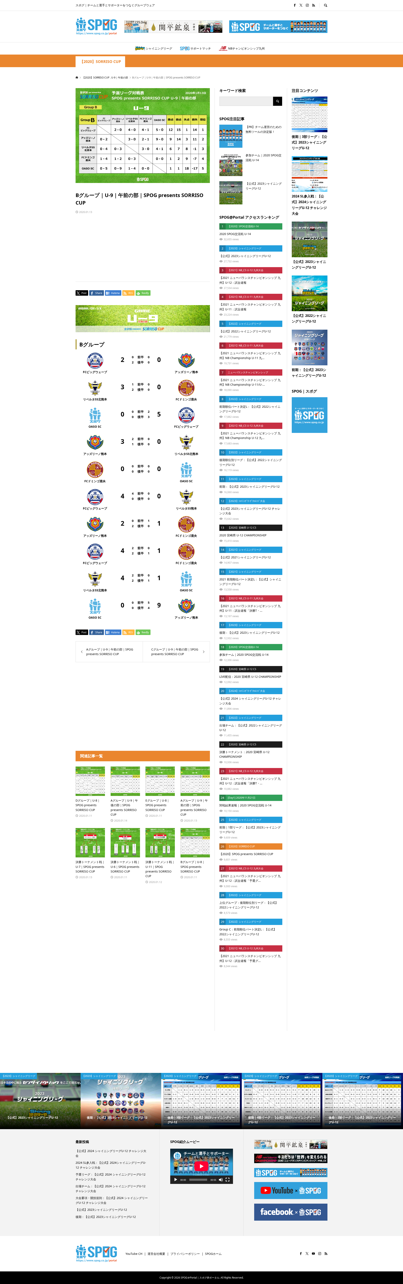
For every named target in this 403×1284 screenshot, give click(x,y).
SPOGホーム (213, 1254)
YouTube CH (134, 1254)
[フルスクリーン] (227, 1180)
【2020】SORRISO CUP (100, 61)
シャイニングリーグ (159, 48)
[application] (201, 1166)
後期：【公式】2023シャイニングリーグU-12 (106, 1217)
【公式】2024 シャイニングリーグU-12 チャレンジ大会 (111, 1153)
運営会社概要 (156, 1254)
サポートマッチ (200, 48)
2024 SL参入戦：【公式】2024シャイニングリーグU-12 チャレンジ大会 (111, 1165)
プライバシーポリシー (185, 1254)
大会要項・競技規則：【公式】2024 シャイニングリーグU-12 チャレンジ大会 (112, 1200)
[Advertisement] (143, 243)
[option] (40, 1101)
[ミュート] (221, 1180)
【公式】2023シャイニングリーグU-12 (101, 1210)
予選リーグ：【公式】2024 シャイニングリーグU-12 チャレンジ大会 (110, 1176)
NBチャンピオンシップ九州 (246, 48)
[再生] (176, 1180)
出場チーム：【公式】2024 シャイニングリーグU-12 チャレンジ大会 (110, 1188)
